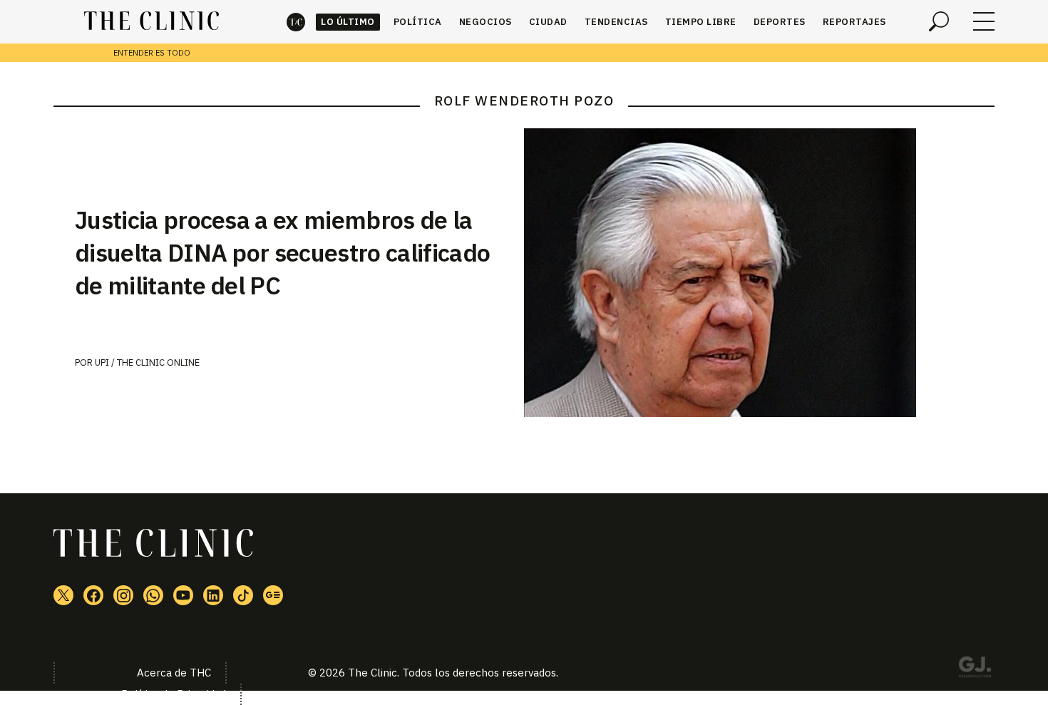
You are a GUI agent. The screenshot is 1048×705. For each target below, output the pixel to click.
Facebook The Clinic (93, 595)
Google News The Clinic (273, 595)
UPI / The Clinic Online (147, 362)
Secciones (984, 21)
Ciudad (548, 22)
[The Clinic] (151, 21)
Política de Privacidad (173, 694)
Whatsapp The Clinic (153, 595)
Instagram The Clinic (123, 595)
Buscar (939, 21)
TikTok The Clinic (243, 595)
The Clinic (296, 21)
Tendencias (616, 22)
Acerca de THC (174, 672)
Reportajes (854, 22)
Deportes (780, 22)
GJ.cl (974, 669)
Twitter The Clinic (63, 595)
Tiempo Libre (700, 22)
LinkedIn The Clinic (213, 595)
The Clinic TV (183, 595)
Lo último (348, 22)
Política (418, 22)
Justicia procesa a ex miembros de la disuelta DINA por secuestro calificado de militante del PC (282, 252)
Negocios (485, 22)
